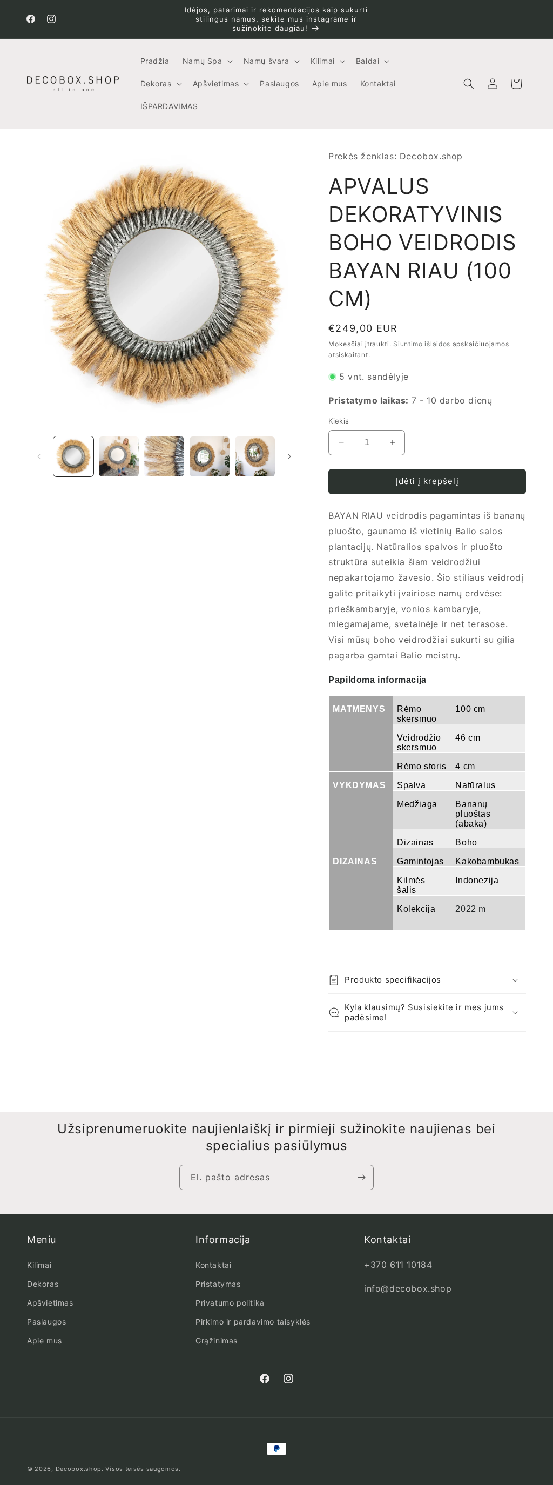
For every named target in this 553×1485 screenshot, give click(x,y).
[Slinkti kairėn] (39, 456)
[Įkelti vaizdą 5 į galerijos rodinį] (255, 456)
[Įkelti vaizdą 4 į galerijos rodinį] (210, 456)
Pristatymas (218, 1283)
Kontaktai (213, 1264)
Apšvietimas (50, 1302)
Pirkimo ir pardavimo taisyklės (253, 1321)
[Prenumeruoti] (361, 1177)
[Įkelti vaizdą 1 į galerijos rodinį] (73, 456)
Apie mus (44, 1340)
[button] (206, 61)
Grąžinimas (216, 1340)
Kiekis (338, 420)
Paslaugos (46, 1321)
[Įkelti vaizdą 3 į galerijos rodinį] (164, 456)
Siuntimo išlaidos (421, 344)
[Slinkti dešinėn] (289, 456)
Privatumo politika (230, 1302)
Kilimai (39, 1264)
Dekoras (42, 1283)
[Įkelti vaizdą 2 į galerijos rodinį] (119, 456)
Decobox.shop (79, 1469)
